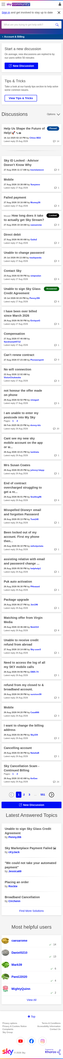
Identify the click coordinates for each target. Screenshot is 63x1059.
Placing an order (17, 882)
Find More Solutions (31, 910)
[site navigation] (3, 4)
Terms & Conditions (51, 1023)
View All (31, 999)
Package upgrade (16, 599)
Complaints (7, 1029)
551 (43, 794)
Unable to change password (24, 252)
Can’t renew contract (19, 355)
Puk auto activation (18, 581)
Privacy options (9, 1023)
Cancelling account (18, 748)
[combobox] (28, 25)
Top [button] (33, 1016)
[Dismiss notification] (59, 12)
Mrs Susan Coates (17, 465)
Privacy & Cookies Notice (14, 1026)
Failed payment (15, 197)
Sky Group (7, 1032)
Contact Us (55, 1029)
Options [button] (51, 114)
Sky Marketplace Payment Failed (29, 848)
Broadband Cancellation (22, 897)
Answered (51, 288)
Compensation (14, 333)
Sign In (59, 5)
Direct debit (12, 234)
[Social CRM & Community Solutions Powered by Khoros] (53, 1052)
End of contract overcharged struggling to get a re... (23, 487)
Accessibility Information (49, 1026)
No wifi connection (17, 369)
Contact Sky (12, 270)
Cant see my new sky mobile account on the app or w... (23, 443)
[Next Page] (51, 795)
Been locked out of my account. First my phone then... (21, 537)
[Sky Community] (18, 4)
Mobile (9, 179)
